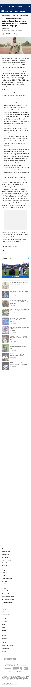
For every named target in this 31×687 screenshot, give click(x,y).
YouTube (4, 620)
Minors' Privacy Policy (8, 596)
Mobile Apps (5, 566)
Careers (4, 575)
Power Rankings (6, 15)
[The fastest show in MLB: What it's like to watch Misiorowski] (5, 294)
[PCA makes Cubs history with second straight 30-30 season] (5, 366)
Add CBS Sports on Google (11, 34)
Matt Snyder (6, 28)
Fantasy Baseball (24, 15)
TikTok (3, 623)
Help (3, 610)
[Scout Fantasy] (11, 670)
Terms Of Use (6, 591)
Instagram (4, 626)
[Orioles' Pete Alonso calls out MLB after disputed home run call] (5, 339)
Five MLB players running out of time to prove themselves (19, 310)
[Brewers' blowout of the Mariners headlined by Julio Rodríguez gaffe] (5, 348)
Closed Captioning (7, 600)
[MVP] (26, 666)
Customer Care (6, 613)
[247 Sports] (10, 663)
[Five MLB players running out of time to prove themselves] (5, 312)
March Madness (6, 563)
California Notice (6, 603)
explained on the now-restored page (15, 71)
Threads (4, 634)
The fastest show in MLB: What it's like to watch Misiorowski (19, 292)
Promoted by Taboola (23, 258)
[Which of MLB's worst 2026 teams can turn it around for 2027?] (5, 321)
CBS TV (4, 584)
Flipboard (4, 637)
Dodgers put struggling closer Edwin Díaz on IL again (19, 354)
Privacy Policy (5, 593)
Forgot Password (6, 652)
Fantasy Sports (6, 554)
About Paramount (7, 578)
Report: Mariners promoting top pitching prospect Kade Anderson (19, 328)
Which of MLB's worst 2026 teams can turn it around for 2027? (18, 319)
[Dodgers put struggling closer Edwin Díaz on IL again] (5, 357)
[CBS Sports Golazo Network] (15, 660)
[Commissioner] (17, 666)
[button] (2, 6)
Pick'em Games (6, 552)
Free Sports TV (6, 557)
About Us (4, 572)
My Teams (4, 649)
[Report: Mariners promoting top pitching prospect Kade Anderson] (5, 330)
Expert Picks (15, 15)
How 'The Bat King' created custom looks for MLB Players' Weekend (19, 302)
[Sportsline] (21, 663)
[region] (15, 270)
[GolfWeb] (20, 670)
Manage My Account (7, 644)
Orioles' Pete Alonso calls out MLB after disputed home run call (18, 337)
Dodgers (10, 187)
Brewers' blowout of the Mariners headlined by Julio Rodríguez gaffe (19, 346)
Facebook (4, 628)
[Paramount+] (7, 666)
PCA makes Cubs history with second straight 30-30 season (18, 363)
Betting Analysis (6, 560)
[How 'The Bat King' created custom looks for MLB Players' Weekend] (5, 303)
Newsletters (5, 647)
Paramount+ (5, 581)
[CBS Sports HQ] (22, 657)
